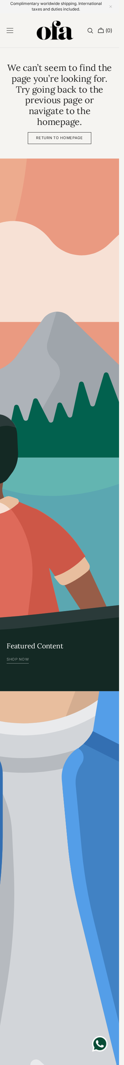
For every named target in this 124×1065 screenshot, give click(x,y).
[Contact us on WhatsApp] (100, 1045)
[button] (10, 30)
